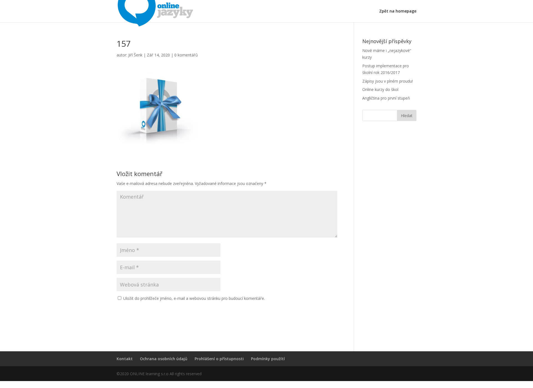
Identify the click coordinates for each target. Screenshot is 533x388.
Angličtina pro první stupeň (386, 98)
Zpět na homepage (397, 11)
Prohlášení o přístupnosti (219, 358)
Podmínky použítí (268, 358)
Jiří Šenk (135, 55)
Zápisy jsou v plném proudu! (387, 81)
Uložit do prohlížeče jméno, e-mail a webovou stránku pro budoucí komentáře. (194, 298)
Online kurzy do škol (380, 89)
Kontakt (125, 358)
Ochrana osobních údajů (163, 358)
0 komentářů (186, 55)
